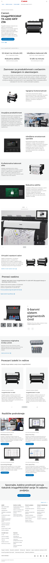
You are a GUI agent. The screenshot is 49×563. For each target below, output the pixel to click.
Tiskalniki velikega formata (7, 9)
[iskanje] (2, 1)
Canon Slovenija (5, 555)
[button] (12, 407)
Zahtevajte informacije (8, 39)
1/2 (27, 306)
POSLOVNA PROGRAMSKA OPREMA (7, 432)
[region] (24, 227)
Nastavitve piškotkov (29, 552)
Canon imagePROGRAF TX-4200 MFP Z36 (9, 48)
